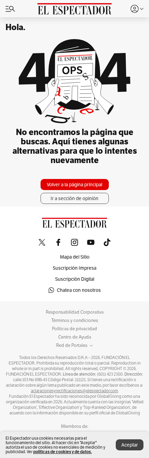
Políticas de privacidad (74, 328)
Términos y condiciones (74, 320)
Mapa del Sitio (74, 257)
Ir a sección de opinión (74, 198)
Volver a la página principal (74, 184)
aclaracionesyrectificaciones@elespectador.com (74, 390)
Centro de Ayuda (74, 337)
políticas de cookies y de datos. (62, 451)
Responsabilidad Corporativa (75, 312)
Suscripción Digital (74, 279)
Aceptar (129, 445)
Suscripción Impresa (74, 268)
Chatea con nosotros (79, 290)
